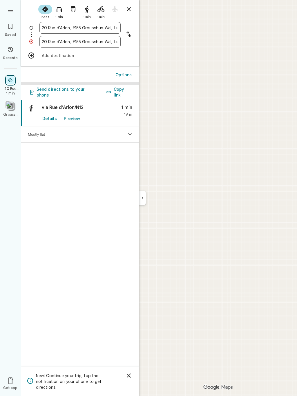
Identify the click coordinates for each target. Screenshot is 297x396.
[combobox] (80, 28)
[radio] (45, 11)
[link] (80, 113)
